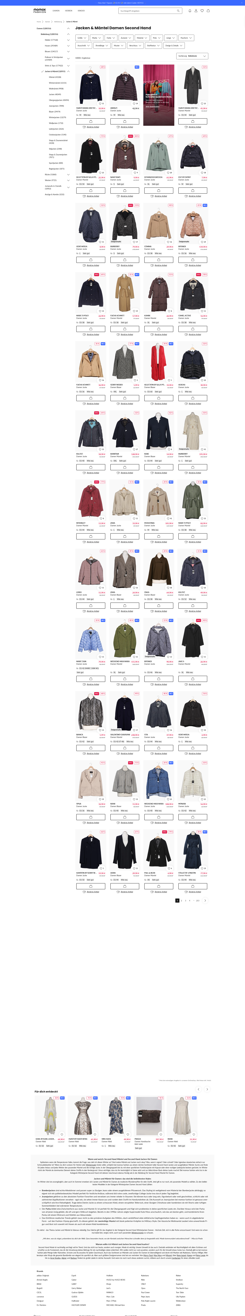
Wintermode (91, 1165)
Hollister (109, 1275)
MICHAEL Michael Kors (115, 1305)
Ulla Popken (180, 1297)
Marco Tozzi (148, 1255)
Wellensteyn (181, 1301)
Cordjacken (176, 1258)
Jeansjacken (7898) (56, 106)
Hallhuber (75, 1301)
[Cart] (208, 11)
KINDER (81, 11)
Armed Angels (42, 1280)
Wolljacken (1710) (56, 123)
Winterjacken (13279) (57, 117)
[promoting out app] (158, 95)
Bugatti (39, 1288)
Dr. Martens (41, 1305)
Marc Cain (110, 1297)
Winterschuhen (138, 1233)
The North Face (182, 1288)
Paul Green (145, 1292)
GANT (74, 1284)
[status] (82, 58)
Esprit (74, 1275)
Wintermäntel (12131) (57, 83)
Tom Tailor (180, 1292)
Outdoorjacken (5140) (57, 135)
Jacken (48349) (55, 94)
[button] (53, 28)
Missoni (169, 1255)
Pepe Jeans (145, 1297)
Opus (143, 1288)
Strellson (179, 1280)
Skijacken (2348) (55, 149)
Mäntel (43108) (55, 77)
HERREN (68, 11)
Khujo (108, 1284)
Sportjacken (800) (56, 163)
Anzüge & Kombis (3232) (54, 194)
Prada (143, 1305)
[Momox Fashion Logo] (40, 11)
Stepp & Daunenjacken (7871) (58, 155)
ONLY (143, 1284)
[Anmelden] (196, 11)
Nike (143, 1280)
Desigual (40, 1301)
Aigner (64, 1258)
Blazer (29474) (54, 112)
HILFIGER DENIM (79, 1305)
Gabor (74, 1280)
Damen (47, 22)
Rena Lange (200, 1255)
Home (39, 22)
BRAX (39, 1284)
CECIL (39, 1292)
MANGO (109, 1292)
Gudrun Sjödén (77, 1292)
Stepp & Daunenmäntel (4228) (58, 141)
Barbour (74, 1258)
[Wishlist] (202, 11)
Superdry (179, 1284)
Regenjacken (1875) (56, 169)
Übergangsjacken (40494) (59, 100)
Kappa (189, 1255)
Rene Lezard (181, 1255)
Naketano (145, 1275)
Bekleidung (58, 22)
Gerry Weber (77, 1288)
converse (40, 1297)
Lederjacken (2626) (56, 129)
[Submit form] (178, 10)
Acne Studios (55, 1258)
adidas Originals (43, 1275)
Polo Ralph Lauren (148, 1301)
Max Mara (158, 1255)
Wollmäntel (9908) (56, 89)
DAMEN (56, 11)
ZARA (178, 1305)
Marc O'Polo (111, 1301)
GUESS (74, 1297)
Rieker (178, 1275)
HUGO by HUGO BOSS (115, 1280)
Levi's (108, 1288)
